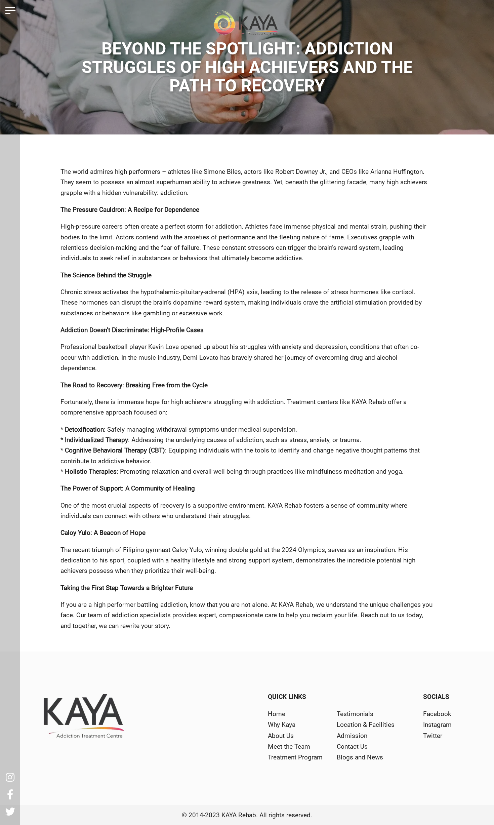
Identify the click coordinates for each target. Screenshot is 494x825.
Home (276, 714)
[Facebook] (10, 795)
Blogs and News (360, 757)
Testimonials (355, 714)
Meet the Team (289, 746)
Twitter (432, 736)
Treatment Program (295, 757)
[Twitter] (10, 812)
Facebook (437, 714)
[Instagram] (10, 778)
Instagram (437, 725)
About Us (281, 736)
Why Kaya (281, 725)
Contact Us (352, 746)
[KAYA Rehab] (247, 25)
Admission (352, 736)
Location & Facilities (366, 725)
